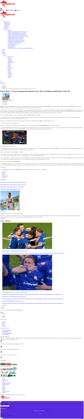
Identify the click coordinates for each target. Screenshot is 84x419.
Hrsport (3, 174)
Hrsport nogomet (5, 175)
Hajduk (3, 173)
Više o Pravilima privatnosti (18, 310)
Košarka (3, 323)
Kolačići (3, 388)
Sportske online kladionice (7, 330)
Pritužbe (3, 389)
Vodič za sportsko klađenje (7, 333)
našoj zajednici (47, 410)
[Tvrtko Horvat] (10, 209)
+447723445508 (3, 360)
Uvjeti (3, 385)
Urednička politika (5, 384)
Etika (3, 381)
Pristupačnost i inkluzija (6, 382)
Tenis (3, 324)
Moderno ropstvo (5, 380)
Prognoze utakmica (5, 334)
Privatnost (4, 387)
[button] (42, 9)
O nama (3, 317)
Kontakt (3, 315)
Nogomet (4, 177)
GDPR (3, 378)
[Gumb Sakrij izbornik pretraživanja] (0, 81)
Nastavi (2, 312)
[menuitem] (3, 10)
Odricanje (4, 392)
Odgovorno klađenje (6, 391)
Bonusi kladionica (5, 331)
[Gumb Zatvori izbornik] (1, 19)
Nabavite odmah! (3, 408)
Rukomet (4, 325)
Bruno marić (4, 171)
